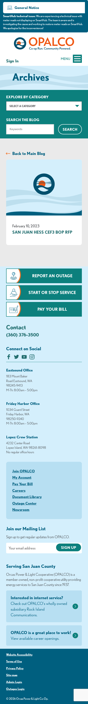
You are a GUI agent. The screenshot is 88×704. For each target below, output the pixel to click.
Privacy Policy (15, 668)
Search (70, 129)
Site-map (11, 675)
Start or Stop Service (52, 292)
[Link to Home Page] (44, 44)
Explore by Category (27, 97)
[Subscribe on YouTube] (24, 358)
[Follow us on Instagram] (32, 358)
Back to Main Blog (28, 153)
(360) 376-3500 (22, 334)
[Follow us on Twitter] (16, 358)
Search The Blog (22, 120)
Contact (16, 327)
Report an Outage (52, 275)
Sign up (68, 547)
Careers (18, 490)
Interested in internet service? (39, 606)
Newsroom (20, 509)
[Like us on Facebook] (8, 358)
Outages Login (15, 689)
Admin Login (14, 682)
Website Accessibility (19, 654)
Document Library (27, 497)
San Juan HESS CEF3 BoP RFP (42, 232)
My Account (21, 477)
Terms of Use (14, 661)
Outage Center (24, 503)
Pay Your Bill (52, 309)
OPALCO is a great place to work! (41, 635)
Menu (65, 59)
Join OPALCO (23, 471)
